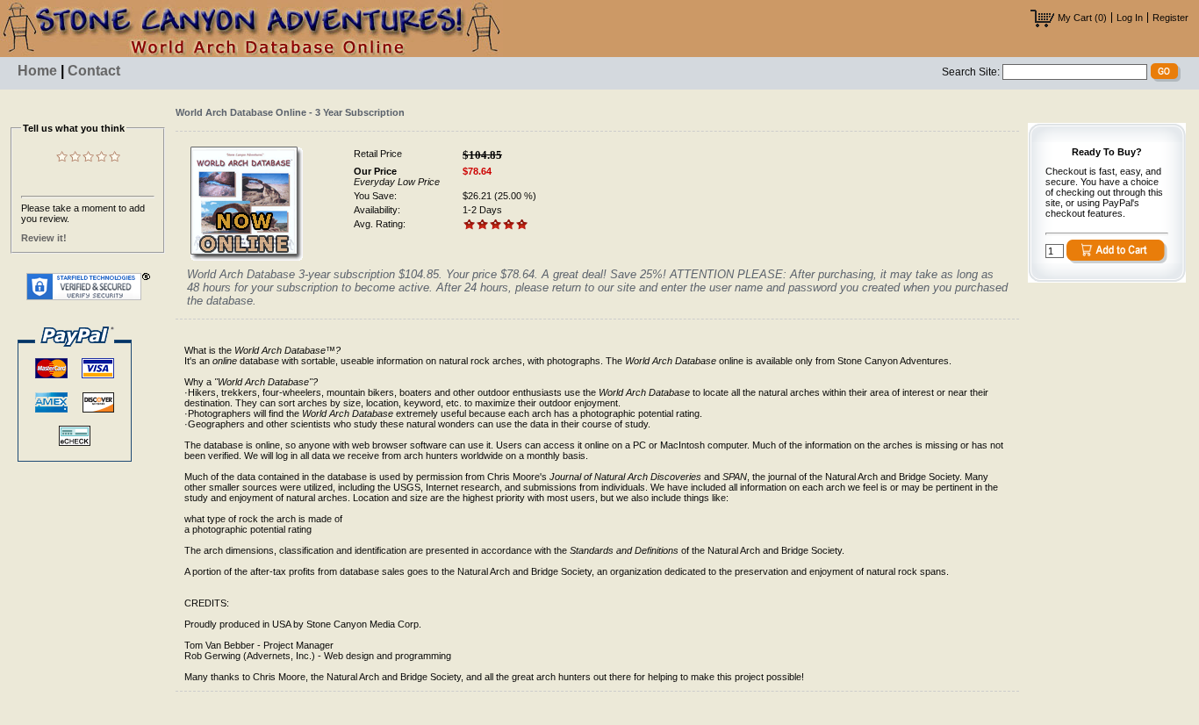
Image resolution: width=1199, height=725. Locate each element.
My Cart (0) (1081, 17)
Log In (1129, 17)
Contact (94, 70)
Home (37, 70)
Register (1170, 17)
